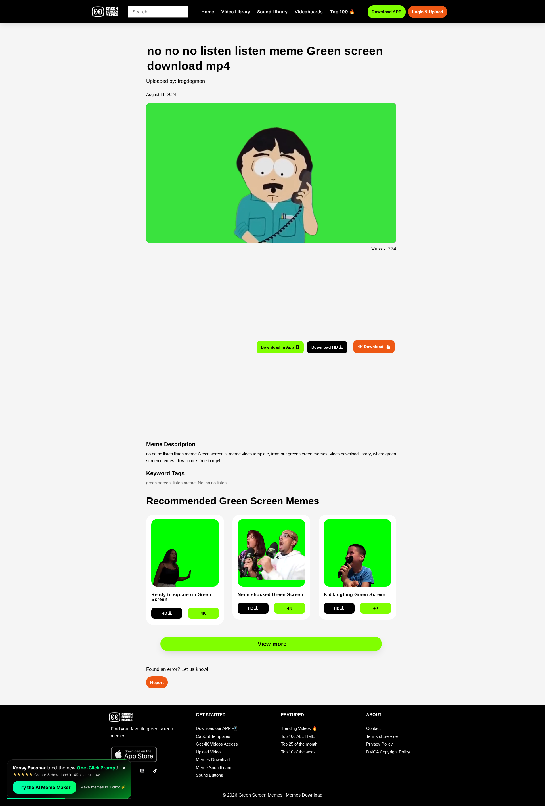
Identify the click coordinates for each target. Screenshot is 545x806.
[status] (69, 779)
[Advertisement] (116, 157)
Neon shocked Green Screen (270, 594)
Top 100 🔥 (342, 11)
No (200, 482)
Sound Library (272, 11)
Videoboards (309, 11)
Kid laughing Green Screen (355, 594)
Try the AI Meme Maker (44, 787)
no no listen (216, 482)
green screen (158, 482)
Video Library (235, 11)
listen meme (184, 482)
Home (207, 11)
